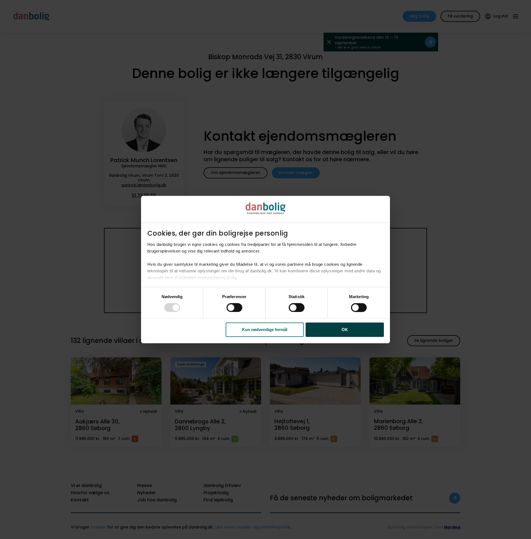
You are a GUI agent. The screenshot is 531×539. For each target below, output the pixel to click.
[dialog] (265, 269)
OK (345, 329)
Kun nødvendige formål (264, 329)
